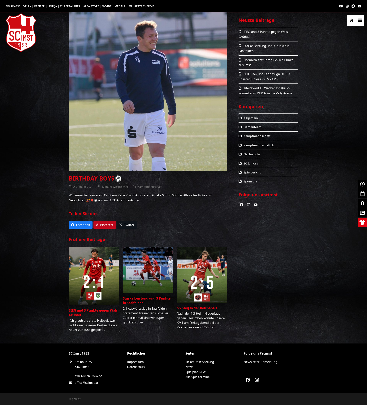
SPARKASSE (13, 6)
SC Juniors (251, 163)
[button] (360, 20)
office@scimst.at (86, 383)
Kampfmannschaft (150, 187)
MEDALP (120, 6)
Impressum (135, 362)
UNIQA (52, 6)
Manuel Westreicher (115, 187)
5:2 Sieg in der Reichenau (197, 308)
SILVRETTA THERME (141, 6)
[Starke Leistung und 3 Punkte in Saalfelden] (148, 270)
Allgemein (251, 118)
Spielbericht (252, 172)
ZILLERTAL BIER (70, 6)
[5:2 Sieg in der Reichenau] (202, 275)
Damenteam (252, 127)
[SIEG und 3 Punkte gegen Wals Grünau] (94, 276)
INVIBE (106, 6)
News (189, 367)
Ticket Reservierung (199, 362)
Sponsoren (251, 181)
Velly (27, 6)
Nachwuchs (252, 154)
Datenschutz (136, 367)
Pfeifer (39, 6)
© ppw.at (74, 399)
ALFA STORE (91, 6)
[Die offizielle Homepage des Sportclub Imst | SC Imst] (351, 20)
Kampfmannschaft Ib (259, 145)
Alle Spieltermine (197, 377)
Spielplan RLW (195, 372)
